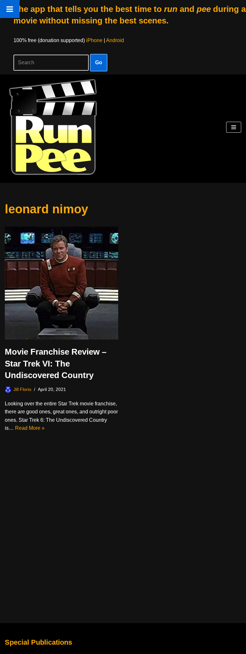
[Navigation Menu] (233, 127)
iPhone (94, 40)
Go (98, 62)
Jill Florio (22, 389)
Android (115, 40)
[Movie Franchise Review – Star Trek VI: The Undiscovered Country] (61, 283)
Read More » (30, 428)
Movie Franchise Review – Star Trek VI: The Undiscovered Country (55, 363)
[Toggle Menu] (10, 9)
